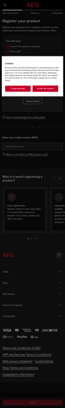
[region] (32, 76)
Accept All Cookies (45, 88)
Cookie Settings (18, 88)
